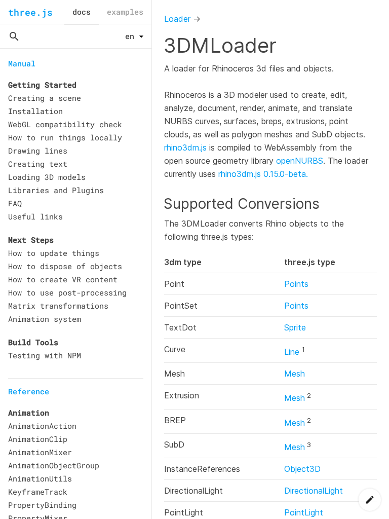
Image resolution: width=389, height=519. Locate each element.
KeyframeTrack (37, 492)
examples (125, 12)
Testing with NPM (44, 355)
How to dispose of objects (65, 266)
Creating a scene (44, 98)
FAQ (15, 203)
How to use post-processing (67, 292)
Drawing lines (37, 150)
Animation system (44, 319)
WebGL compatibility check (65, 124)
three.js (30, 12)
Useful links (35, 216)
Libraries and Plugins (56, 190)
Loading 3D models (47, 177)
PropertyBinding (42, 505)
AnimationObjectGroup (53, 465)
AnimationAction (42, 426)
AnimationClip (37, 439)
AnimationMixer (40, 452)
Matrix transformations (58, 306)
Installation (35, 111)
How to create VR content (63, 279)
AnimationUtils (40, 478)
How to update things (53, 253)
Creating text (37, 164)
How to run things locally (65, 137)
